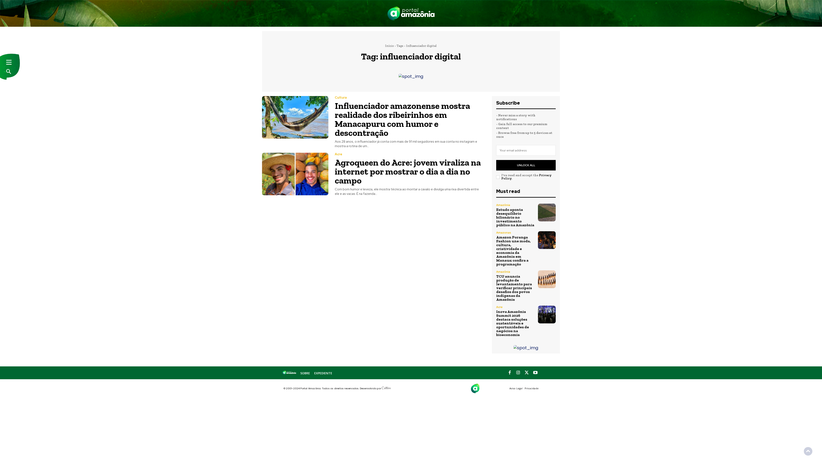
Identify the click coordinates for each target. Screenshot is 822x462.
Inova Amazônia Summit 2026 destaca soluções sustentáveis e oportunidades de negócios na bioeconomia (512, 323)
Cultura (341, 97)
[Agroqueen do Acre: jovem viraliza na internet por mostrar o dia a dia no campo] (295, 174)
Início (389, 46)
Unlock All (526, 165)
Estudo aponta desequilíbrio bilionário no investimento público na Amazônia (515, 217)
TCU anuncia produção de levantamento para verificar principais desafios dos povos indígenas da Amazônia (514, 288)
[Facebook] (509, 373)
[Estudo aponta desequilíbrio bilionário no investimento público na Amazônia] (547, 212)
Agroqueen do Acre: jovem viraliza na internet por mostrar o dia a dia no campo (408, 171)
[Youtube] (535, 373)
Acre (338, 154)
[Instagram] (518, 373)
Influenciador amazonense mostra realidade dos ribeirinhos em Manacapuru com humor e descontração (402, 119)
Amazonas (503, 232)
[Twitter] (527, 373)
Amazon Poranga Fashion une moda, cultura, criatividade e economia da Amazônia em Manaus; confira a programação (513, 251)
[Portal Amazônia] (411, 13)
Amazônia (503, 205)
